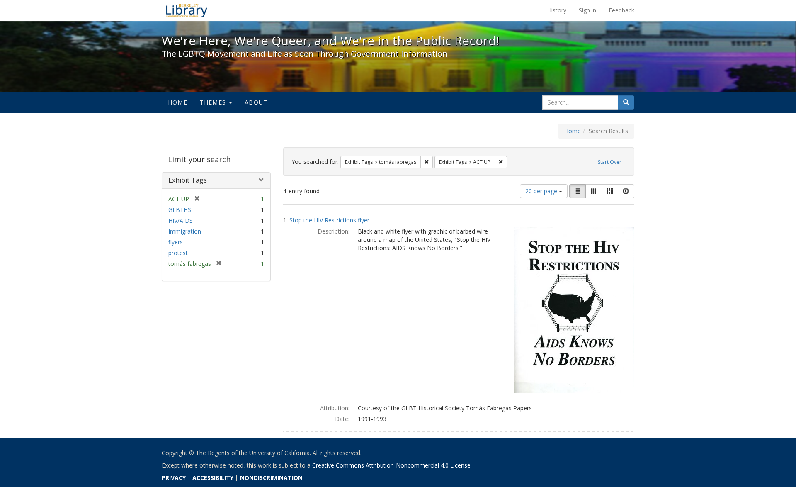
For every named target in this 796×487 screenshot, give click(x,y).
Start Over (609, 162)
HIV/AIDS (180, 220)
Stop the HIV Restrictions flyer (329, 220)
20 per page (542, 191)
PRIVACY (174, 478)
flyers (175, 242)
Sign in (587, 10)
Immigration (184, 231)
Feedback (621, 10)
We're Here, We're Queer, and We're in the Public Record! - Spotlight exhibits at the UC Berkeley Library (186, 10)
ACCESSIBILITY (212, 478)
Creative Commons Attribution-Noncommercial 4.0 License (391, 465)
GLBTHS (179, 210)
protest (178, 253)
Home (177, 102)
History (556, 10)
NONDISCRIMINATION (271, 478)
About (256, 102)
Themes (214, 102)
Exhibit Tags (187, 180)
